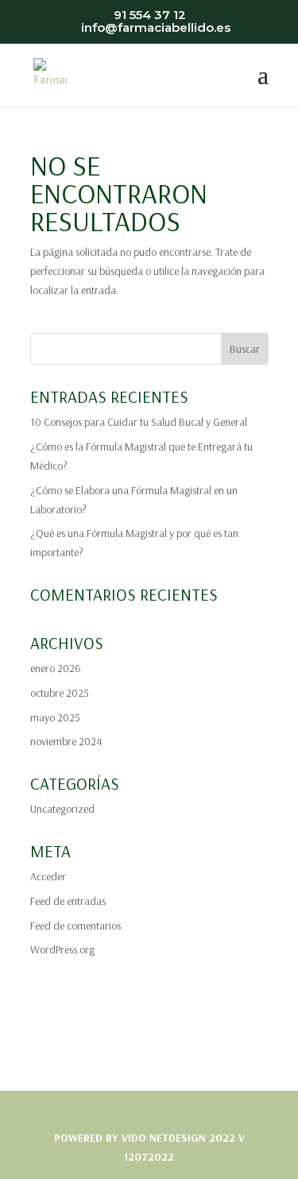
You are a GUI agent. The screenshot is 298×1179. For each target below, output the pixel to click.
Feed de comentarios (75, 925)
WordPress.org (62, 949)
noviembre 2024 (66, 741)
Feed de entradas (68, 901)
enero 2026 (55, 668)
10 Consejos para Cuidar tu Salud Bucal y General (138, 422)
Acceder (48, 876)
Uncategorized (62, 809)
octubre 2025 (59, 693)
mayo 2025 (55, 717)
